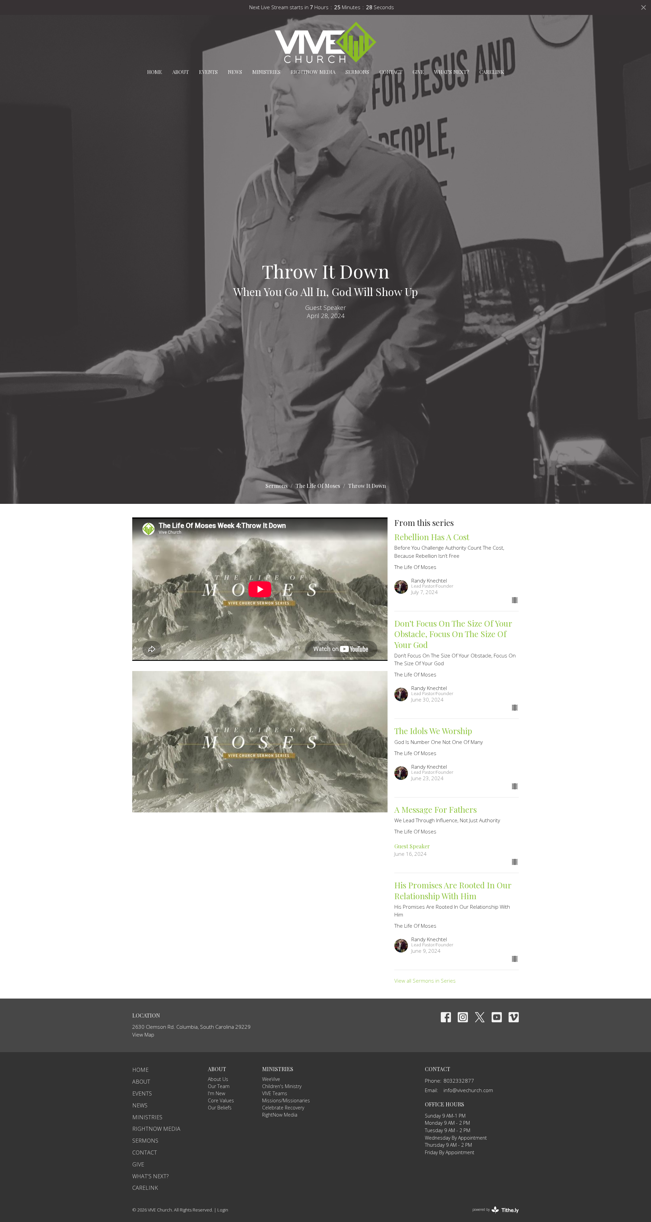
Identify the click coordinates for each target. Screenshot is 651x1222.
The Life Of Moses (318, 485)
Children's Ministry (281, 1086)
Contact (390, 71)
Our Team (219, 1086)
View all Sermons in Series (425, 980)
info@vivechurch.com (468, 1090)
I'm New (216, 1093)
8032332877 (458, 1080)
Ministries (266, 71)
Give (418, 71)
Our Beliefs (220, 1107)
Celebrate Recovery (283, 1107)
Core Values (221, 1100)
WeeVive (271, 1079)
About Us (218, 1079)
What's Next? (451, 71)
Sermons (357, 71)
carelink (491, 71)
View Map (143, 1034)
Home (154, 71)
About (180, 71)
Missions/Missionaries (286, 1100)
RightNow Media (313, 71)
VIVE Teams (274, 1093)
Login (222, 1210)
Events (208, 71)
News (235, 71)
